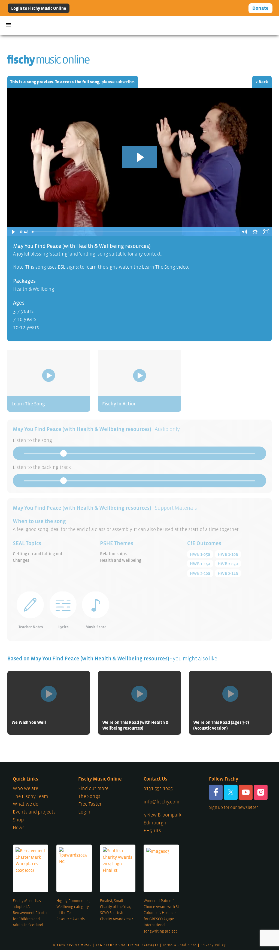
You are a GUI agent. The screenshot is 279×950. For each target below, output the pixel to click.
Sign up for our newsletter (233, 807)
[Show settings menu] (255, 231)
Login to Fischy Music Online (38, 8)
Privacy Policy (213, 944)
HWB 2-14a (228, 573)
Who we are (25, 788)
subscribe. (125, 81)
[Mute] (244, 231)
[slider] (134, 231)
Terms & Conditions (180, 944)
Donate (260, 8)
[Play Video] (12, 231)
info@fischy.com (161, 802)
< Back (262, 81)
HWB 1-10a (228, 554)
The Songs (89, 796)
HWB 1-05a (200, 554)
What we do (25, 804)
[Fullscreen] (266, 231)
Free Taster (90, 804)
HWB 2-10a (200, 573)
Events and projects (34, 812)
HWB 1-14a (200, 563)
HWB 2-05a (228, 563)
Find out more (93, 788)
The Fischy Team (30, 796)
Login (84, 812)
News (19, 827)
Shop (18, 819)
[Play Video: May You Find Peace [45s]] (139, 157)
